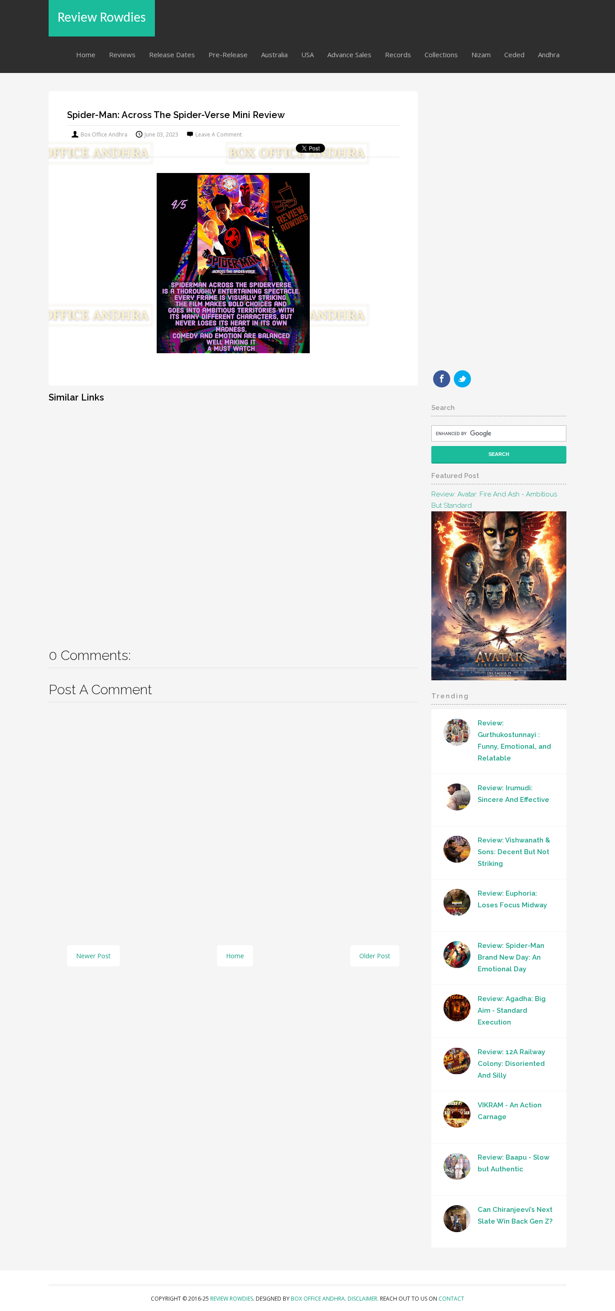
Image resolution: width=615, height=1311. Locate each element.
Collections (441, 54)
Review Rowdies (102, 18)
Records (398, 54)
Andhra (549, 54)
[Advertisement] (233, 518)
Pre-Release (228, 54)
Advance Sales (349, 54)
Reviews (122, 54)
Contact (451, 1298)
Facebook (441, 378)
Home (85, 54)
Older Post (374, 955)
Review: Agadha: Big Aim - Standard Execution (512, 1010)
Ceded (514, 54)
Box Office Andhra (318, 1298)
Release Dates (172, 54)
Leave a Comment (218, 134)
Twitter (462, 378)
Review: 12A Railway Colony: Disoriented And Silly (511, 1063)
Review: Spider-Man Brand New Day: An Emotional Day (511, 957)
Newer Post (93, 955)
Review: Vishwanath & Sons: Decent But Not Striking (514, 852)
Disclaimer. (364, 1298)
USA (307, 54)
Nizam (481, 54)
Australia (274, 54)
